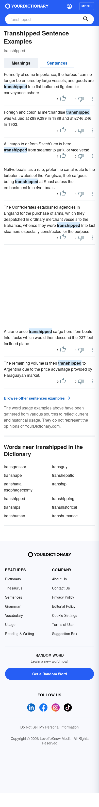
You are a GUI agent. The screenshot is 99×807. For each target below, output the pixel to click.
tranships (12, 507)
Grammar (13, 606)
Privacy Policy (63, 597)
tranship (59, 484)
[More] (92, 99)
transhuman (14, 516)
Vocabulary (14, 615)
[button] (69, 6)
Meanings (21, 63)
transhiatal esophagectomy (18, 487)
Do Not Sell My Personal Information (49, 727)
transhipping (63, 498)
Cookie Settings (64, 615)
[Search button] (85, 19)
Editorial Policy (63, 606)
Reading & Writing (19, 633)
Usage (10, 624)
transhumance (65, 516)
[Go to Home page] (26, 6)
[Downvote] (81, 99)
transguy (60, 466)
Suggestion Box (64, 633)
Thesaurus (13, 588)
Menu (86, 6)
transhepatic (63, 475)
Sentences (57, 63)
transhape (13, 475)
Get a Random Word (49, 673)
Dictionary (13, 578)
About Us (59, 578)
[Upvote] (63, 99)
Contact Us (61, 588)
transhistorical (64, 507)
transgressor (15, 466)
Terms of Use (63, 624)
